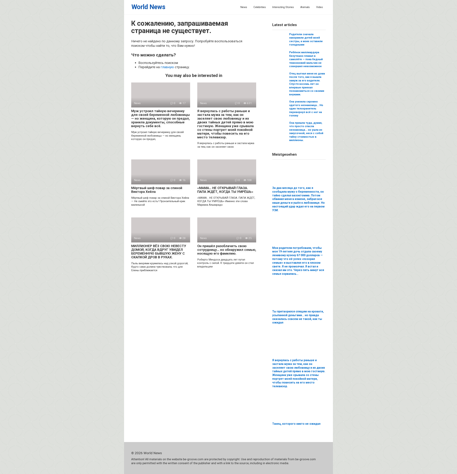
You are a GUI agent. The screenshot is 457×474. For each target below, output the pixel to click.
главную (167, 67)
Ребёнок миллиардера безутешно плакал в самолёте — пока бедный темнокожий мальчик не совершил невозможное (306, 59)
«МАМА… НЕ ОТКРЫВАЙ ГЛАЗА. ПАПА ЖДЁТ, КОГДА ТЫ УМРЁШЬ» (225, 190)
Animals (305, 7)
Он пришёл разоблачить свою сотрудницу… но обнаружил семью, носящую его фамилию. (226, 249)
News (243, 7)
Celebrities (259, 7)
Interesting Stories (283, 7)
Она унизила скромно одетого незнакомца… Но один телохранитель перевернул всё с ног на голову (306, 108)
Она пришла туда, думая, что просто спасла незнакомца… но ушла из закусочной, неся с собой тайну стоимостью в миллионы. (306, 131)
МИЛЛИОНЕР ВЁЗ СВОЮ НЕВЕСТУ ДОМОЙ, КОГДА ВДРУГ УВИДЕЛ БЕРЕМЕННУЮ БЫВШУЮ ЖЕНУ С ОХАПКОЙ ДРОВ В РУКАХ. (158, 251)
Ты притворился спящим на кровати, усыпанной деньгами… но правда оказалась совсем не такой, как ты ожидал (298, 317)
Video (319, 7)
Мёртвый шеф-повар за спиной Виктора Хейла (156, 190)
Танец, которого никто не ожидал (296, 423)
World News (148, 7)
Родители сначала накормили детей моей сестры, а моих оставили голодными (306, 39)
